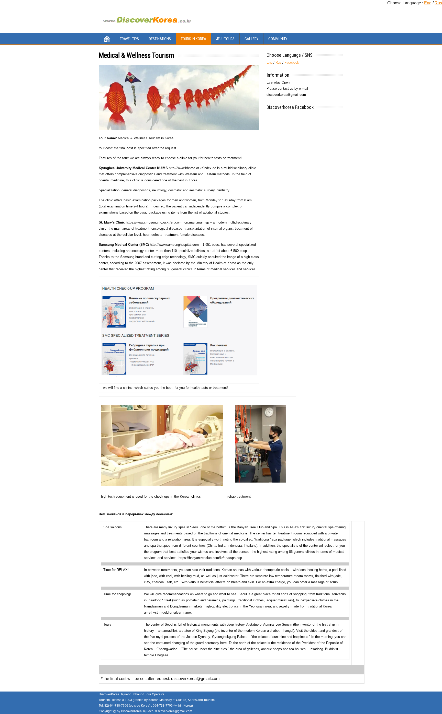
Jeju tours (225, 39)
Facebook (291, 62)
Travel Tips (129, 39)
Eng (428, 3)
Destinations (160, 39)
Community (277, 39)
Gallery (251, 39)
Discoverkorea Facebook (290, 107)
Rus (438, 3)
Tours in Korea (193, 39)
